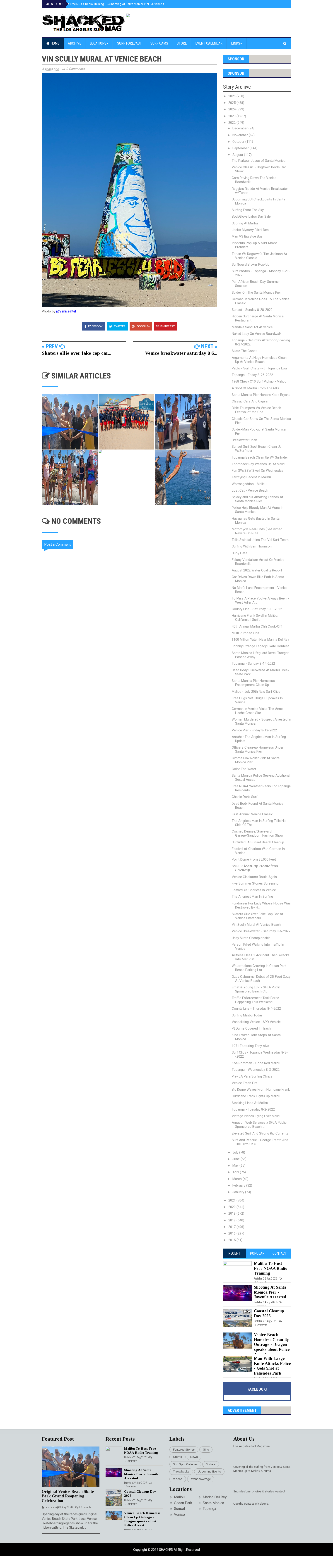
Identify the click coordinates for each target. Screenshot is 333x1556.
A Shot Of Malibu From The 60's (255, 388)
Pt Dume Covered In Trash (251, 1028)
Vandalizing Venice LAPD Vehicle (256, 1022)
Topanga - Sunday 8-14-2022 (253, 663)
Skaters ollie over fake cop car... (76, 353)
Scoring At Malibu (245, 223)
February (239, 1185)
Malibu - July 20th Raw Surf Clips (256, 692)
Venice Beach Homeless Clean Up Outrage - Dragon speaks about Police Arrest (272, 1344)
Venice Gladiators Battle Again (254, 877)
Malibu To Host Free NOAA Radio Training (76, 4)
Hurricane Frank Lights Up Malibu (256, 1096)
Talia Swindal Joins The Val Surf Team (260, 540)
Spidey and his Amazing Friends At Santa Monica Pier (257, 499)
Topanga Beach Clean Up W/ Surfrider (260, 457)
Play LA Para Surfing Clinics (252, 1076)
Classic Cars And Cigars (250, 401)
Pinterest (167, 326)
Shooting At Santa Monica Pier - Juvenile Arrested (140, 4)
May (235, 1165)
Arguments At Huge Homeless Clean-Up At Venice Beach (260, 360)
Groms (177, 1456)
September (241, 148)
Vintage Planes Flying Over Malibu (256, 1116)
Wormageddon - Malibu (249, 484)
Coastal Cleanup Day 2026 (269, 1313)
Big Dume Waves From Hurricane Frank (261, 1089)
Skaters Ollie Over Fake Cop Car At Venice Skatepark (257, 916)
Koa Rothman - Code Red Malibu (256, 1063)
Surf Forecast (129, 43)
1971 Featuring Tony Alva (250, 1046)
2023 (232, 116)
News (194, 1456)
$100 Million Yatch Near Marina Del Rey (260, 640)
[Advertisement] (132, 685)
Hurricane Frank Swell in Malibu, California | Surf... (255, 618)
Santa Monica (213, 1503)
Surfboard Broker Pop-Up (250, 264)
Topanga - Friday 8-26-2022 (252, 375)
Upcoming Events (209, 1471)
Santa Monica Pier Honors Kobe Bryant (261, 395)
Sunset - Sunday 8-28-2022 (252, 310)
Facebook (95, 326)
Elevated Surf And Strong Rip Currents (260, 1133)
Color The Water (244, 769)
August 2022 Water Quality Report (257, 570)
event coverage (201, 1479)
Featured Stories (184, 1449)
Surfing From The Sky (248, 210)
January (238, 1192)
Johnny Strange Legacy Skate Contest (260, 646)
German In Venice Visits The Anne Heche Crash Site (257, 711)
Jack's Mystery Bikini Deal (250, 230)
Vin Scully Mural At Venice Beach (256, 925)
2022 (232, 123)
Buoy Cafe (239, 553)
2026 (232, 96)
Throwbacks (181, 1471)
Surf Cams (159, 43)
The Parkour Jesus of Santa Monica (258, 161)
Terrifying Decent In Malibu (251, 477)
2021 (232, 1200)
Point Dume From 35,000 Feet (254, 859)
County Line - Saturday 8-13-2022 (257, 609)
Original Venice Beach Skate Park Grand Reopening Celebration (68, 1496)
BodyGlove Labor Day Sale (251, 216)
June (236, 1159)
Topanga (209, 1508)
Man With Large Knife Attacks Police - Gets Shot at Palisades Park (272, 1365)
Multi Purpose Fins (245, 633)
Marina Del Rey (215, 1497)
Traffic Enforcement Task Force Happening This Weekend (255, 1000)
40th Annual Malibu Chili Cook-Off (257, 626)
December (240, 128)
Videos (177, 1479)
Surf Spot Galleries (185, 1464)
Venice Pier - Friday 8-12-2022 (254, 730)
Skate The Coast (244, 351)
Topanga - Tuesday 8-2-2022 (253, 1109)
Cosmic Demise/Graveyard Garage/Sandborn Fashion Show (257, 833)
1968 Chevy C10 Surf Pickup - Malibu (259, 381)
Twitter (119, 326)
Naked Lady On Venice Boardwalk (256, 334)
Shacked (166, 1549)
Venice (179, 1514)
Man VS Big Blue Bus (247, 236)
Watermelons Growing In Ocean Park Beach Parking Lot (259, 968)
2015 (232, 1240)
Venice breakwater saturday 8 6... (181, 353)
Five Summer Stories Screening (255, 883)
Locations (98, 43)
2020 (232, 1207)
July (235, 1152)
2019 (232, 1213)
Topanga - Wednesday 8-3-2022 (256, 1070)
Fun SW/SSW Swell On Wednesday (257, 471)
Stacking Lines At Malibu (250, 1103)
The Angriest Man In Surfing (252, 897)
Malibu (179, 1497)
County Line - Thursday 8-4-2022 (256, 1008)
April (236, 1172)
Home (54, 43)
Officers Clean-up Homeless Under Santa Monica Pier (257, 749)
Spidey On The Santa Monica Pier (256, 292)
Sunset (179, 1508)
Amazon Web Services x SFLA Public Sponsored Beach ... (259, 1125)
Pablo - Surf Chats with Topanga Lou (259, 368)
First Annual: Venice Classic (252, 814)
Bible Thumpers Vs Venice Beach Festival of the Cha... (256, 410)
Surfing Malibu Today (247, 1015)
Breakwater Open (244, 440)
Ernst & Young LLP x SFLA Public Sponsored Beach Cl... (256, 989)
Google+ (143, 326)
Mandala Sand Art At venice (252, 327)
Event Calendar (208, 43)
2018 (232, 1220)
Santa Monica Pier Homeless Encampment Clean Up (253, 683)
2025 (232, 103)
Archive (74, 43)
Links (235, 43)
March (237, 1179)
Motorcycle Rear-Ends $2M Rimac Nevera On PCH (257, 531)
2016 (232, 1233)
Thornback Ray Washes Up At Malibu (259, 464)
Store (182, 43)
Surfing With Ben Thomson (252, 546)
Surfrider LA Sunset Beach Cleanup (258, 842)
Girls (206, 1449)
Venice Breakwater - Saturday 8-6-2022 (261, 931)
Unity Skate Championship (251, 938)
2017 (232, 1227)
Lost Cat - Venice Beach (250, 490)
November (240, 135)
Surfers (210, 1464)
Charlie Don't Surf (245, 797)
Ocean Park (183, 1503)
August (238, 155)
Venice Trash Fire (245, 1083)
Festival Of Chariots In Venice (254, 890)
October (238, 142)
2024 (232, 109)
